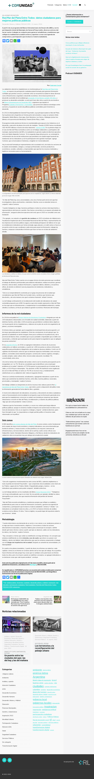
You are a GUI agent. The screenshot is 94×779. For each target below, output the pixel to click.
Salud (4, 731)
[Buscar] (85, 4)
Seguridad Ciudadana (11, 644)
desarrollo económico (53, 689)
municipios (42, 712)
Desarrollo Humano (8, 697)
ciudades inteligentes (51, 686)
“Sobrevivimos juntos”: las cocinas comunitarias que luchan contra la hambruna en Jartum (77, 424)
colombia (36, 689)
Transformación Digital (17, 646)
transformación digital (41, 730)
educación (36, 696)
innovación (56, 703)
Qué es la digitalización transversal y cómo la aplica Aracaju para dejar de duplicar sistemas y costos (77, 59)
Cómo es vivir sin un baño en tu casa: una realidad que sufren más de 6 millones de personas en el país (78, 414)
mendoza (36, 712)
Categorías (58, 5)
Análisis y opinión (9, 636)
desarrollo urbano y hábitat (39, 583)
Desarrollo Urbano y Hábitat (11, 24)
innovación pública (38, 707)
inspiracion (50, 706)
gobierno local (40, 699)
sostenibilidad (46, 725)
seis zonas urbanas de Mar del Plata (25, 424)
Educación (13, 640)
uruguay (52, 730)
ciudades (27, 583)
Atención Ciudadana (9, 685)
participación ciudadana (17, 585)
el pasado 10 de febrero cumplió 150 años (42, 98)
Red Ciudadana (30, 585)
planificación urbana (37, 716)
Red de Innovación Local (41, 720)
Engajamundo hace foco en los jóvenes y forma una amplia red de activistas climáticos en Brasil (77, 433)
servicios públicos (53, 722)
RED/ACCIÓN (25, 24)
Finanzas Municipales (9, 708)
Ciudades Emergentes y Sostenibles (21, 105)
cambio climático (48, 683)
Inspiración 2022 (7, 715)
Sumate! (75, 5)
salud (54, 720)
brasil (54, 680)
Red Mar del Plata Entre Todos (46, 585)
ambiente (37, 669)
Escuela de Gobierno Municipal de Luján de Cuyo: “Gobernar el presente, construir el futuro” (78, 51)
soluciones (16, 587)
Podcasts (50, 5)
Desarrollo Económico (9, 693)
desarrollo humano (40, 692)
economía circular (52, 694)
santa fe (58, 720)
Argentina (20, 583)
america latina (47, 670)
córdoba (43, 689)
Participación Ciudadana (10, 723)
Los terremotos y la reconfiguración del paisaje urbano (44, 647)
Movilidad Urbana (18, 642)
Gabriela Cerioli (55, 85)
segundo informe (11, 345)
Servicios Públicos (40, 639)
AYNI (4, 689)
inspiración (51, 583)
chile (55, 683)
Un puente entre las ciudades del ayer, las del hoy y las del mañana (16, 657)
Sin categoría (6, 742)
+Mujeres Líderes (7, 674)
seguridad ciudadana (43, 722)
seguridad (35, 722)
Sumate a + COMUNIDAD (74, 21)
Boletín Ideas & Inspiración (42, 680)
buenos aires (38, 683)
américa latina (11, 583)
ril (51, 719)
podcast (45, 716)
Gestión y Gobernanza (9, 712)
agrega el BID (40, 127)
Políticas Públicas (53, 717)
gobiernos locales (42, 702)
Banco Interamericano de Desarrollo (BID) (18, 102)
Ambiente (5, 678)
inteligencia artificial (49, 710)
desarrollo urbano (51, 692)
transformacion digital (41, 727)
